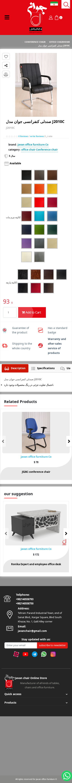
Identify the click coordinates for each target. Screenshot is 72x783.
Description (18, 368)
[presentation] (3, 441)
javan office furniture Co (33, 144)
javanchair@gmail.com (32, 631)
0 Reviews (23, 136)
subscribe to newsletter (52, 645)
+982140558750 (24, 603)
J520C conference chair (36, 472)
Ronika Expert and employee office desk (36, 564)
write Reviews (37, 136)
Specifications (46, 368)
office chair (28, 149)
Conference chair (47, 149)
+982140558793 (24, 599)
